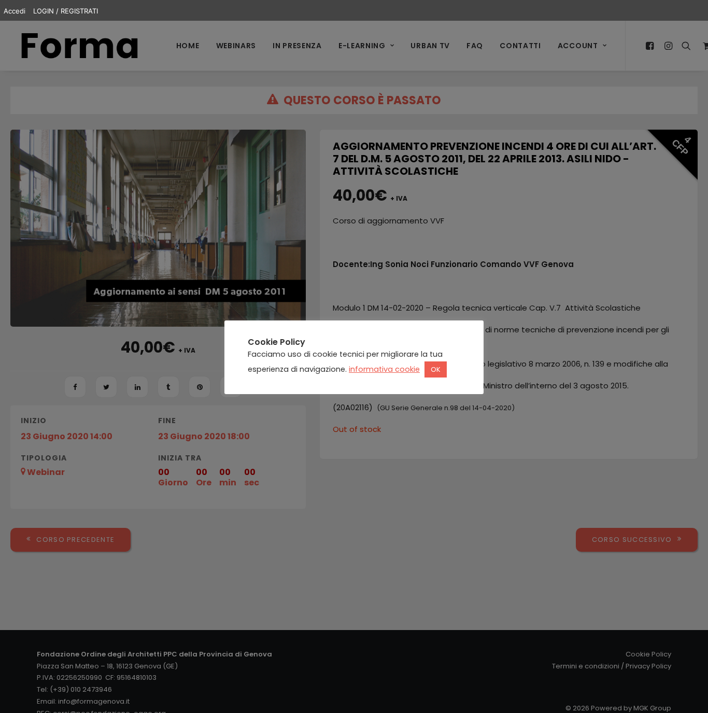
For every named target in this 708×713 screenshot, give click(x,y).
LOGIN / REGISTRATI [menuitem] (65, 11)
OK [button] (436, 370)
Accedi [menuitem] (14, 11)
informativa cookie (384, 369)
